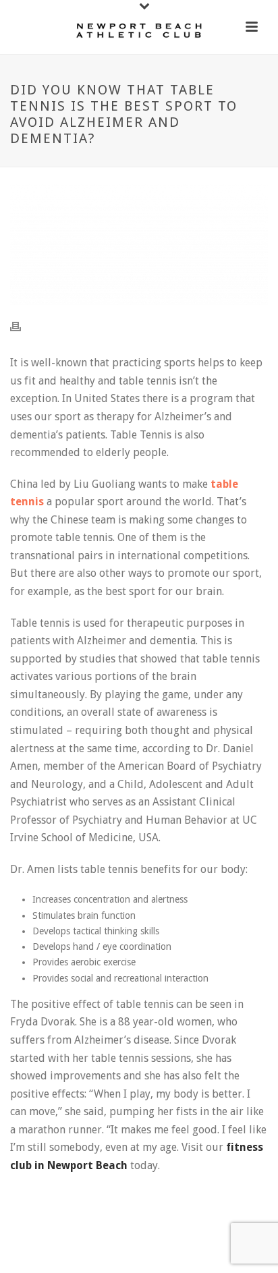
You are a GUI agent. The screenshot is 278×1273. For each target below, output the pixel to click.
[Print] (22, 326)
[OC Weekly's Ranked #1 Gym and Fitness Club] (139, 30)
